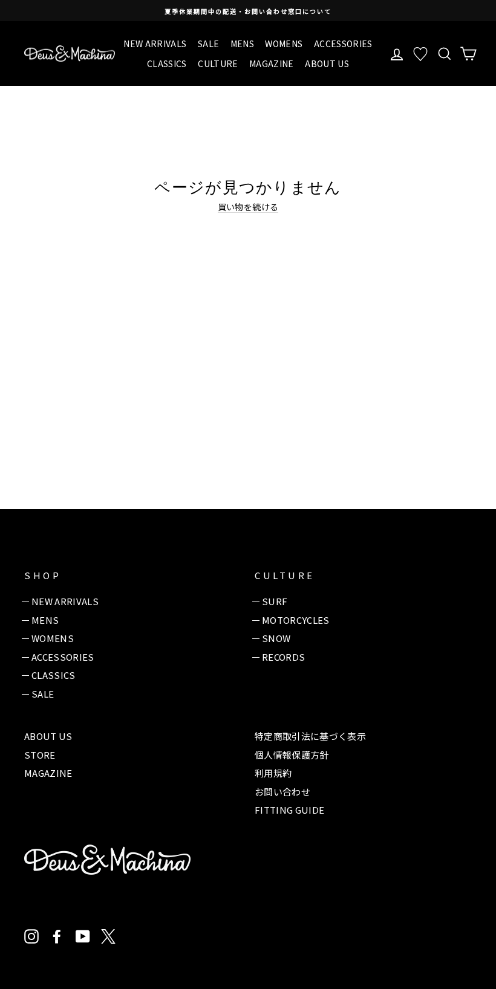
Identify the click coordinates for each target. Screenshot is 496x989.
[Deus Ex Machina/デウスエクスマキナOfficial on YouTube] (83, 936)
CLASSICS (167, 63)
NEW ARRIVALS (154, 43)
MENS (242, 43)
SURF (274, 601)
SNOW (276, 638)
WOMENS (283, 43)
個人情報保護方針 (292, 754)
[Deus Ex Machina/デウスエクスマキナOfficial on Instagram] (31, 936)
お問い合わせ (282, 791)
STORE (40, 754)
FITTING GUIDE (290, 809)
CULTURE (218, 63)
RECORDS (283, 656)
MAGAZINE (271, 63)
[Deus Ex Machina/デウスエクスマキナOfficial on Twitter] (108, 936)
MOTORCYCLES (296, 620)
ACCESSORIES (343, 43)
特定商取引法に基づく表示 (310, 736)
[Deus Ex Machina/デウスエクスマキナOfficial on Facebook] (57, 936)
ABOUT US (327, 63)
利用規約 (273, 773)
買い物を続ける (248, 207)
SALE (208, 43)
